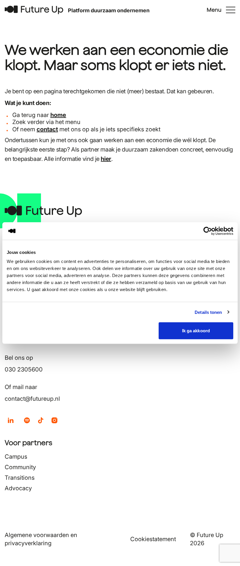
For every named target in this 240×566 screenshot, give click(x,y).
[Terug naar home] (34, 10)
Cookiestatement (153, 539)
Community (20, 467)
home (58, 114)
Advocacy (18, 488)
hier (106, 158)
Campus (16, 456)
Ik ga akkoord (196, 330)
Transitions (20, 477)
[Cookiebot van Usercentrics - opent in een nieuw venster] (207, 230)
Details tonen (208, 311)
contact (47, 129)
